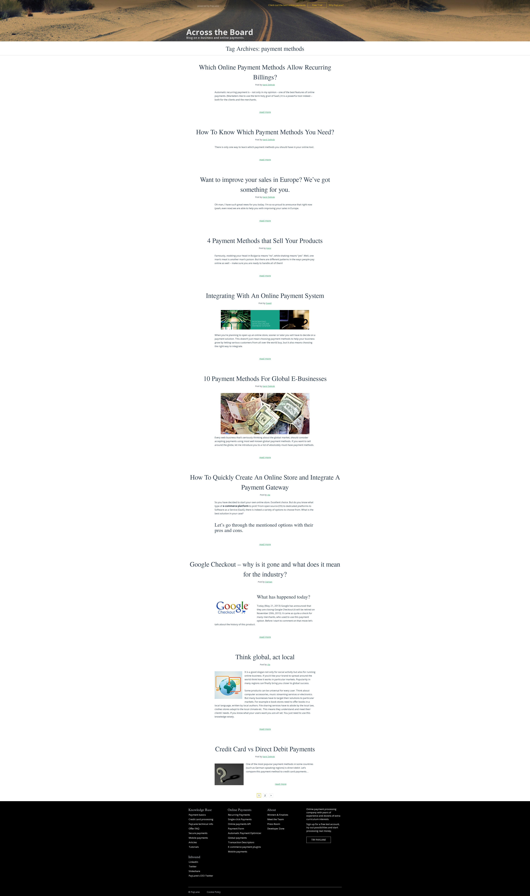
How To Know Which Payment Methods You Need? (265, 131)
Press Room (273, 824)
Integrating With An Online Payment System (265, 295)
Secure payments (198, 833)
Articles (193, 842)
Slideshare (194, 871)
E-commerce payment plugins (244, 846)
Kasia (268, 248)
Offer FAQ (194, 828)
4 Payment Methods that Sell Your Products (265, 240)
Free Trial (317, 5)
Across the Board (219, 32)
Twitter (193, 866)
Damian (268, 581)
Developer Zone (275, 828)
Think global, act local (265, 656)
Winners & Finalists (277, 814)
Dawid (268, 303)
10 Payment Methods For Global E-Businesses (265, 378)
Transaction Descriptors (241, 842)
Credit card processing (201, 819)
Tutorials (194, 846)
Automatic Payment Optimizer (244, 833)
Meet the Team (275, 819)
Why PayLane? (336, 5)
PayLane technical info (201, 824)
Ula (268, 494)
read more (265, 112)
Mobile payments (198, 837)
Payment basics (197, 814)
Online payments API (239, 824)
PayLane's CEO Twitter (201, 875)
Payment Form (236, 828)
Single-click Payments (240, 819)
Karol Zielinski (269, 84)
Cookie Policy (214, 892)
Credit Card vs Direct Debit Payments (265, 748)
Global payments (237, 837)
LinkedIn (193, 861)
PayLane (195, 892)
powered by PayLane (208, 5)
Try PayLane (318, 839)
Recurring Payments (239, 814)
